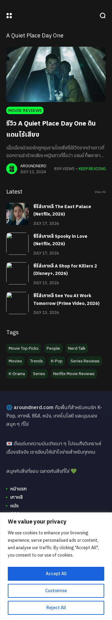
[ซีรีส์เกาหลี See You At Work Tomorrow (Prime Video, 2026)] (17, 303)
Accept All (56, 573)
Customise (56, 590)
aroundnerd (33, 166)
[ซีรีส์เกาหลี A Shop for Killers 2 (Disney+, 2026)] (17, 273)
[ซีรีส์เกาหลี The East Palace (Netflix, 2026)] (17, 214)
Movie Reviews (25, 110)
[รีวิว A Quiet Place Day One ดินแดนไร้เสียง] (56, 74)
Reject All (56, 607)
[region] (56, 566)
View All (100, 192)
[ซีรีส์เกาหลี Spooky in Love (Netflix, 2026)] (17, 244)
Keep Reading (92, 168)
